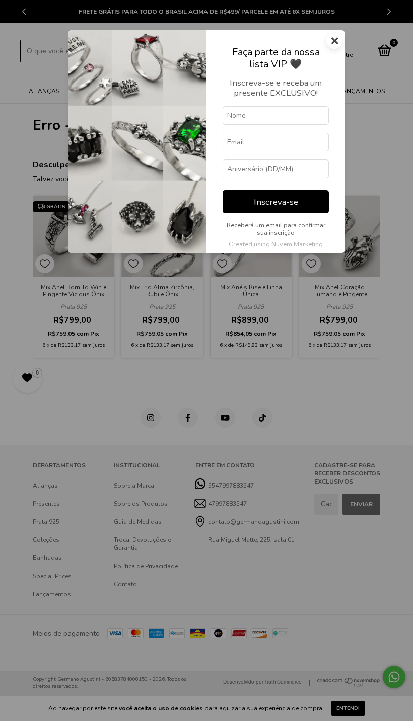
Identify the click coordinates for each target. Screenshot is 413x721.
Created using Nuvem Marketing (276, 244)
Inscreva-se (276, 202)
